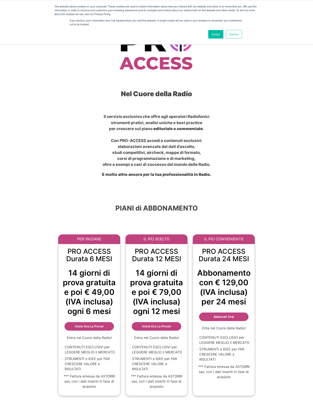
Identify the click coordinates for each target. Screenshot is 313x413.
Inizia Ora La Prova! (94, 326)
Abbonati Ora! (231, 316)
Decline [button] (234, 34)
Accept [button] (216, 34)
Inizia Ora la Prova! (161, 326)
